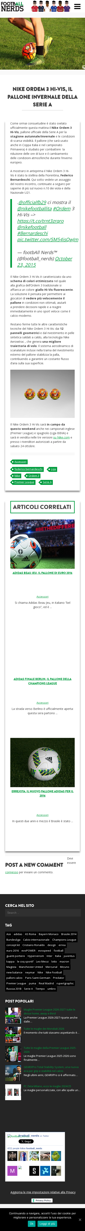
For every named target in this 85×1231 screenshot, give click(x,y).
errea (62, 945)
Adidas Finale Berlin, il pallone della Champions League (42, 681)
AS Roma (30, 934)
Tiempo (40, 989)
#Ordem (61, 208)
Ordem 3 (33, 475)
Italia (58, 956)
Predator (58, 978)
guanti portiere (15, 956)
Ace (8, 934)
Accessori (20, 461)
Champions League (64, 939)
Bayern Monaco (49, 934)
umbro (51, 989)
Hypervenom (36, 956)
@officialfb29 (32, 202)
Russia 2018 (13, 989)
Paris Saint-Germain (37, 978)
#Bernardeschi (32, 233)
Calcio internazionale (36, 939)
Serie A (47, 482)
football (58, 950)
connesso (11, 872)
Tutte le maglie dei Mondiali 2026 (44, 1029)
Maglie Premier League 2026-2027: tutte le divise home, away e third (49, 1011)
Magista (11, 967)
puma (32, 983)
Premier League (24, 482)
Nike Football (54, 972)
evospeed (44, 950)
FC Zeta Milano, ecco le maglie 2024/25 (47, 1086)
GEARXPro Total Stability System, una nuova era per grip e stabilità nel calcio (51, 1069)
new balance (14, 972)
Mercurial (51, 967)
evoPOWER (28, 950)
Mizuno (64, 967)
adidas (18, 934)
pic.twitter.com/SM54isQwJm (47, 239)
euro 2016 (12, 950)
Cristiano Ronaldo (33, 945)
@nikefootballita (34, 208)
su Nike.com (61, 437)
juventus (69, 956)
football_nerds (34, 1135)
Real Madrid (46, 983)
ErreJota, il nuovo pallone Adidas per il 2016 (42, 793)
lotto (54, 961)
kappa (10, 961)
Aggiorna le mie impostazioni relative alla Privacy (43, 1192)
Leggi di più (47, 1223)
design (51, 945)
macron (64, 961)
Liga (53, 469)
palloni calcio (14, 978)
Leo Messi (42, 961)
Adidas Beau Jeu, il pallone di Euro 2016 (42, 573)
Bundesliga (13, 939)
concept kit (13, 945)
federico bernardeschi (28, 469)
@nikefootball (31, 227)
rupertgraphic (65, 983)
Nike (17, 475)
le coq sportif (25, 961)
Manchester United (31, 967)
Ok (32, 1223)
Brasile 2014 (68, 934)
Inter (49, 956)
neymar (30, 972)
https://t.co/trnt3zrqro (40, 221)
